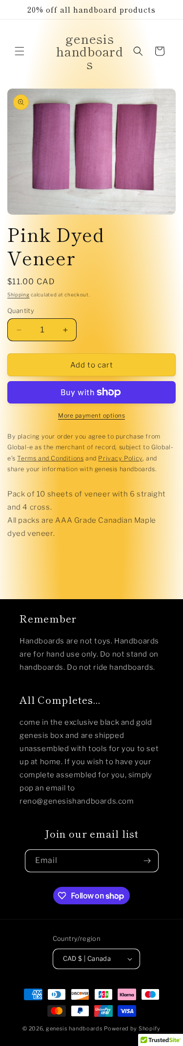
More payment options (91, 415)
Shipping (18, 294)
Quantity (20, 310)
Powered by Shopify (132, 1028)
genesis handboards (74, 1028)
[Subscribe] (147, 860)
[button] (19, 51)
